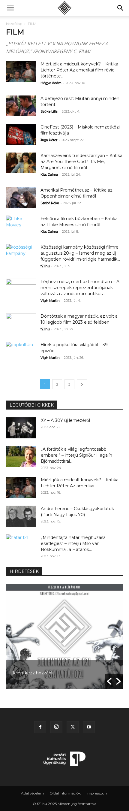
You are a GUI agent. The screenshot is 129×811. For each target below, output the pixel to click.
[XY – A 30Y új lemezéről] (21, 427)
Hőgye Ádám (51, 83)
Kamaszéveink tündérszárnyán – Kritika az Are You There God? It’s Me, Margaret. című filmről (81, 161)
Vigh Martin (50, 300)
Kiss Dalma (49, 174)
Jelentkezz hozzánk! (33, 673)
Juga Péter (48, 140)
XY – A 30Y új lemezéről (65, 420)
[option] (64, 636)
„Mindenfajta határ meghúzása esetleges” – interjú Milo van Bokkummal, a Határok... (73, 543)
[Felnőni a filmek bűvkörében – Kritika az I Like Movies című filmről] (21, 226)
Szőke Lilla (49, 111)
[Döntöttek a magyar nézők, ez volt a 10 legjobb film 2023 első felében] (21, 323)
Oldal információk (65, 793)
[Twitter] (73, 727)
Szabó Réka (49, 203)
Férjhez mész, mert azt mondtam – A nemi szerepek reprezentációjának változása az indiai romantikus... (79, 287)
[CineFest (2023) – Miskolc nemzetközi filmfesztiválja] (21, 134)
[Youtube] (89, 727)
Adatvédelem (32, 793)
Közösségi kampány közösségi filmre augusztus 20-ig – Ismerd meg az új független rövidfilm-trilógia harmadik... (80, 253)
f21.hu (45, 266)
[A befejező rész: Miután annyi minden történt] (21, 105)
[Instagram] (56, 727)
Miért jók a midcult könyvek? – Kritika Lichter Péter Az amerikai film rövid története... (79, 70)
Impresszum (97, 793)
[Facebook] (40, 727)
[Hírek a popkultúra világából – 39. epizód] (21, 352)
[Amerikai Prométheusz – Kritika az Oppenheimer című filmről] (21, 197)
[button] (10, 8)
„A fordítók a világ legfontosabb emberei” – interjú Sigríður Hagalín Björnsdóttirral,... (76, 455)
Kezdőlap (14, 23)
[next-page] (82, 384)
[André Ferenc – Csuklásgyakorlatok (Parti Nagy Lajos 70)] (21, 516)
